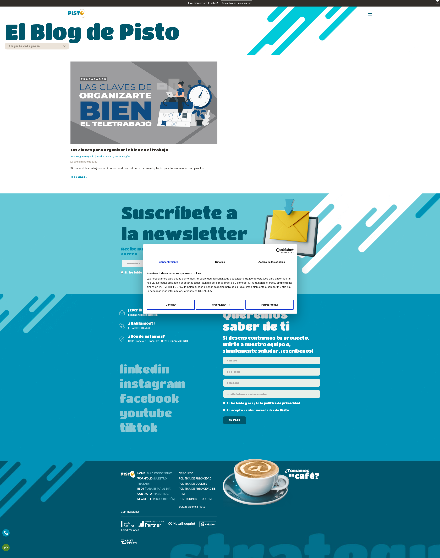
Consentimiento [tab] (168, 261)
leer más (77, 177)
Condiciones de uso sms (196, 499)
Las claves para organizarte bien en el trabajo (119, 150)
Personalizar (218, 304)
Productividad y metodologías (113, 156)
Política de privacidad (195, 478)
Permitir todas (269, 304)
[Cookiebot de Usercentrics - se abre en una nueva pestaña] (278, 250)
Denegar (171, 304)
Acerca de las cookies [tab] (271, 261)
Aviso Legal (187, 473)
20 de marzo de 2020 (85, 161)
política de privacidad (282, 403)
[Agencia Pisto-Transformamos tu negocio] (76, 13)
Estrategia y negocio (82, 156)
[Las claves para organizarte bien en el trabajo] (143, 103)
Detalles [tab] (220, 261)
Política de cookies (193, 484)
